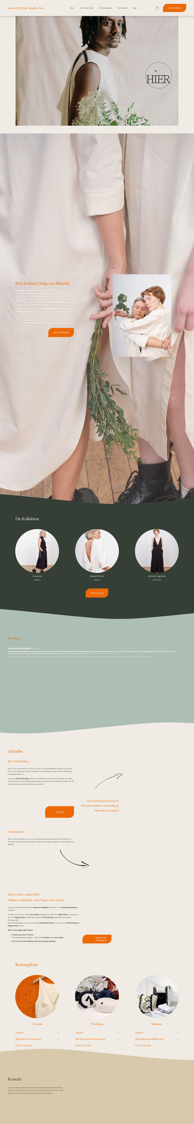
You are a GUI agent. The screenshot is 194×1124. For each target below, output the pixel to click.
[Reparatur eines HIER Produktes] (93, 645)
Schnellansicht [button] (37, 569)
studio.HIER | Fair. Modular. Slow (26, 8)
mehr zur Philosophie (61, 332)
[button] (135, 753)
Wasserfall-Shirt (97, 576)
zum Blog (59, 812)
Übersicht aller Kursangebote (101, 939)
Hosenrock (37, 576)
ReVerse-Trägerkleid (157, 576)
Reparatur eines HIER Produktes (19, 648)
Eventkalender (123, 8)
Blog (134, 8)
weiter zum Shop (97, 593)
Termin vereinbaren (174, 8)
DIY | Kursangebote (105, 8)
